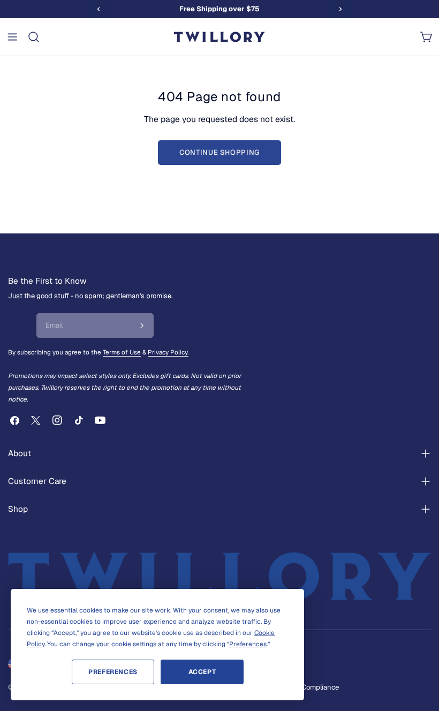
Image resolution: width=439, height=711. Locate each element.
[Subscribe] (142, 325)
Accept (202, 672)
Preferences (113, 672)
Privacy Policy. (168, 352)
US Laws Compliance (305, 687)
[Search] (33, 37)
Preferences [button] (248, 644)
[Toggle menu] (12, 37)
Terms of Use (122, 352)
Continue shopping (219, 152)
